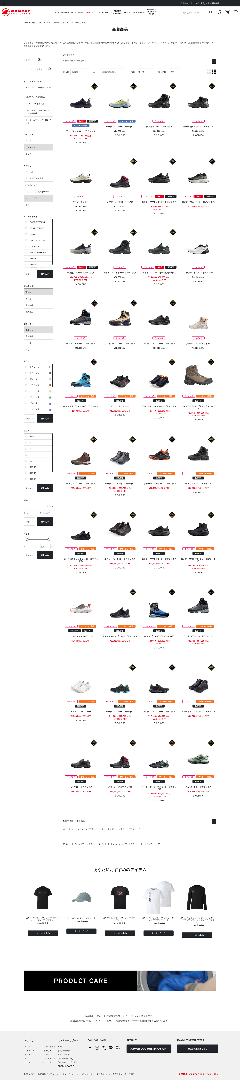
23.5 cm (33, 466)
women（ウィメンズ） (62, 22)
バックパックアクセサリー (37, 191)
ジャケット (153, 42)
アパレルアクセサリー (35, 178)
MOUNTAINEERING (38, 252)
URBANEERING (37, 228)
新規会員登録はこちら (197, 1048)
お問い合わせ (64, 1050)
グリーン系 (34, 397)
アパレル (29, 171)
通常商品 (29, 305)
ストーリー (47, 1050)
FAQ (60, 1046)
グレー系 (33, 379)
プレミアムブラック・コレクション (38, 121)
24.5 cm (33, 478)
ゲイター (164, 42)
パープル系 (34, 409)
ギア (27, 204)
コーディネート (49, 1058)
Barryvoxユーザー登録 (68, 1062)
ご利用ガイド (28, 1074)
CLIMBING (34, 246)
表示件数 (162, 71)
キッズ (28, 153)
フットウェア (79, 22)
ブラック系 (34, 373)
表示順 (66, 71)
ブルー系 (33, 403)
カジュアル (68, 829)
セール (28, 342)
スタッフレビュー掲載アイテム (38, 89)
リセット (29, 273)
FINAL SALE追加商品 (34, 103)
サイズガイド (64, 1054)
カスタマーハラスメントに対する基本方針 (89, 1074)
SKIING (33, 258)
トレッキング (107, 829)
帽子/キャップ (177, 42)
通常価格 (29, 336)
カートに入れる (43, 933)
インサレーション (138, 42)
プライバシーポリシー (58, 1074)
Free (32, 436)
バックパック (31, 184)
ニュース (46, 1054)
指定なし (29, 291)
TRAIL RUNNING (37, 240)
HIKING (33, 234)
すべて (28, 298)
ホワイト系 (34, 366)
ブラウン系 (34, 385)
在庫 (133, 71)
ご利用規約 (41, 1074)
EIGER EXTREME (38, 222)
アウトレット (31, 349)
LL (31, 460)
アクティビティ (49, 1046)
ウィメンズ (30, 147)
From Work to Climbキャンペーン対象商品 (38, 112)
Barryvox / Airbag (65, 1058)
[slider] (27, 506)
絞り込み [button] (45, 273)
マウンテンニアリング (87, 829)
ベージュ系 (34, 391)
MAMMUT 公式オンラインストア (37, 22)
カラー (96, 71)
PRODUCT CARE (66, 1066)
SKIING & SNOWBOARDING (38, 266)
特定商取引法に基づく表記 (122, 1074)
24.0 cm (33, 472)
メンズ (28, 140)
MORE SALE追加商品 (35, 97)
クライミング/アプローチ (129, 829)
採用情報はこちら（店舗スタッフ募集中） (149, 1048)
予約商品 (29, 311)
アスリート (47, 1062)
